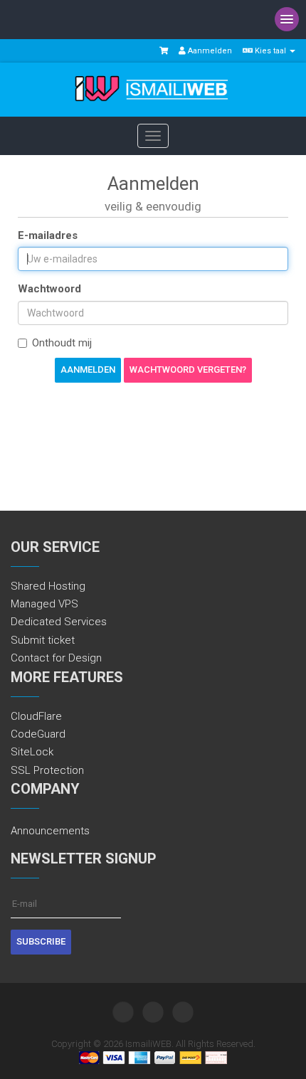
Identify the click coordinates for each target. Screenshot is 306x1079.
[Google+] (183, 1012)
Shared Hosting (48, 586)
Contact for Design (56, 658)
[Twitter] (123, 1012)
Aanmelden (209, 50)
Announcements (50, 830)
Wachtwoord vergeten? (188, 369)
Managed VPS (44, 603)
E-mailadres (48, 235)
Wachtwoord (49, 288)
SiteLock (32, 751)
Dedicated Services (59, 621)
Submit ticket (43, 640)
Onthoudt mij (62, 342)
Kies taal (270, 50)
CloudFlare (36, 716)
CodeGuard (38, 734)
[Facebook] (153, 1012)
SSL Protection (47, 770)
